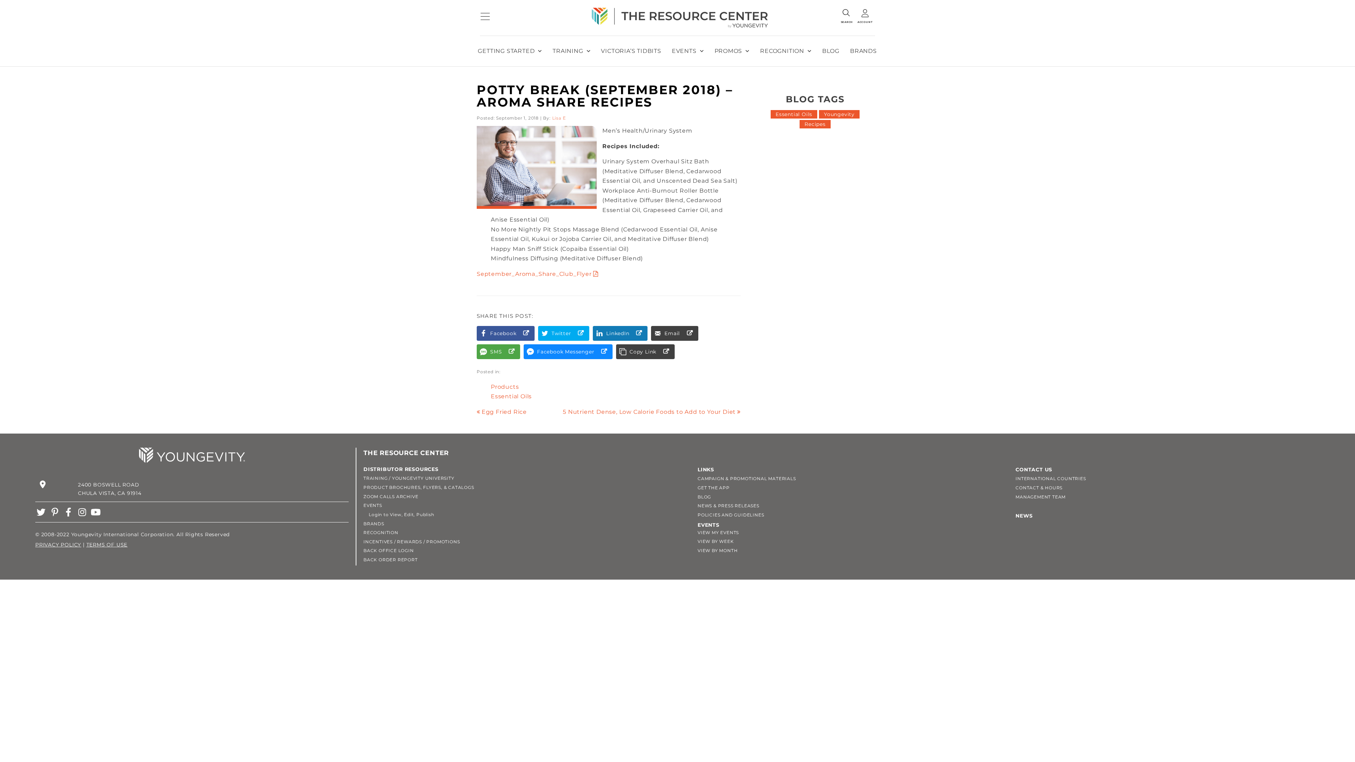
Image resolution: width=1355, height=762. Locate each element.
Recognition (782, 51)
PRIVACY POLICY (58, 545)
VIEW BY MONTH (717, 550)
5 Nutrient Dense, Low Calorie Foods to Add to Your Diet (649, 412)
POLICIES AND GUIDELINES (731, 515)
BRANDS (373, 523)
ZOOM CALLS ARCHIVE (390, 496)
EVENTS (372, 505)
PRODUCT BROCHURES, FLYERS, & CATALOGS (418, 487)
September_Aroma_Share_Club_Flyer (534, 274)
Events (684, 51)
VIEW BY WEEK (716, 541)
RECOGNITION (380, 532)
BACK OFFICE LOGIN (388, 550)
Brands (863, 51)
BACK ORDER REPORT (390, 559)
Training (568, 51)
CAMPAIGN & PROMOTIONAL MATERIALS (747, 478)
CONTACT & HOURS (1039, 487)
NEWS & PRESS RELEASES (728, 505)
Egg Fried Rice (504, 412)
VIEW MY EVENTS (718, 532)
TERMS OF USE (107, 545)
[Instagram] (82, 512)
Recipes (815, 124)
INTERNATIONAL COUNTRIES (1051, 478)
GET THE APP (714, 487)
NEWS (1024, 516)
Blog (830, 51)
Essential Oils (511, 396)
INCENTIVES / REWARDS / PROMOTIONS (411, 541)
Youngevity (839, 114)
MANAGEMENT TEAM (1041, 497)
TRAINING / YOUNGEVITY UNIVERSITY (408, 478)
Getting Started (506, 51)
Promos (728, 51)
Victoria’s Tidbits (631, 51)
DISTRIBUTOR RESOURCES (401, 469)
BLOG (704, 497)
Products (505, 386)
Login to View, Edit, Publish (398, 514)
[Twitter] (41, 512)
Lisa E (559, 118)
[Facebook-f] (68, 512)
